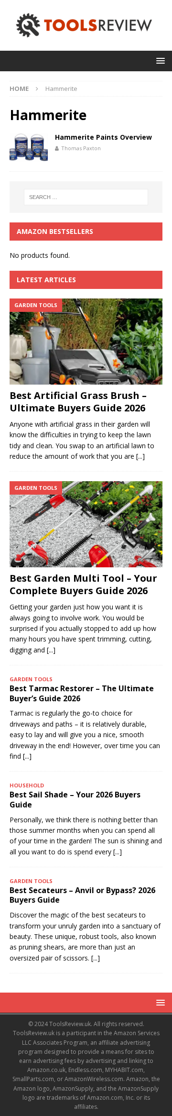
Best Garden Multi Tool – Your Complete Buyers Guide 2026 (83, 584)
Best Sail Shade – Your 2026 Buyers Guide (75, 799)
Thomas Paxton (81, 148)
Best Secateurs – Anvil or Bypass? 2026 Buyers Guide (82, 895)
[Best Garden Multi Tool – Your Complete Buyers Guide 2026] (86, 524)
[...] (140, 456)
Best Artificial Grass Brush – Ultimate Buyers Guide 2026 (78, 401)
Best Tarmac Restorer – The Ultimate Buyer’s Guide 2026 (82, 693)
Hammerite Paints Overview (103, 137)
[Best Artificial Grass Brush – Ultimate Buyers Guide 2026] (86, 341)
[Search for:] (86, 197)
